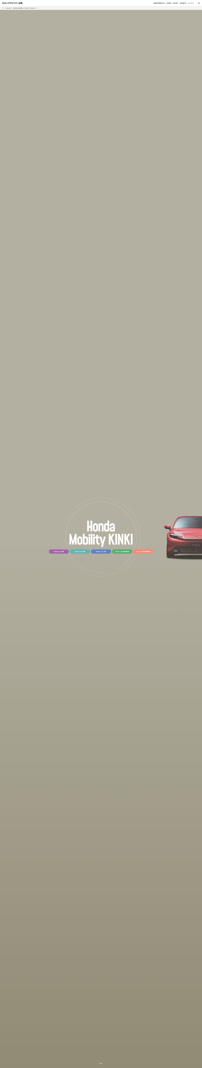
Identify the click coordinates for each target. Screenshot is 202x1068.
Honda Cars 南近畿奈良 (122, 551)
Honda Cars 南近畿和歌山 (143, 551)
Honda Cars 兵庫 (80, 551)
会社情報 (168, 3)
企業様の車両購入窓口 (159, 3)
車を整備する (183, 3)
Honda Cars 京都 (59, 551)
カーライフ (191, 3)
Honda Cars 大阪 (101, 551)
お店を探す (175, 3)
